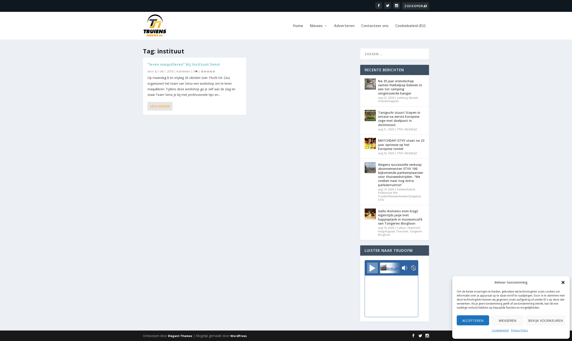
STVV (400, 129)
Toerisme (402, 231)
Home (298, 26)
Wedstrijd (410, 129)
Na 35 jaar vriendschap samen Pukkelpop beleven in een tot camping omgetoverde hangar (400, 87)
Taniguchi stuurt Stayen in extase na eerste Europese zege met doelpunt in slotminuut (399, 118)
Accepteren (473, 320)
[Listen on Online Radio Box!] (413, 268)
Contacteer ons (375, 26)
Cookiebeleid (500, 330)
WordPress (238, 336)
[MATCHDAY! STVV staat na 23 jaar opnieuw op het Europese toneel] (370, 143)
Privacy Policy (519, 330)
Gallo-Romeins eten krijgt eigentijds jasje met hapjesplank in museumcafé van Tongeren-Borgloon (400, 217)
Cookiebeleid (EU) (410, 26)
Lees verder (160, 106)
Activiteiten (183, 71)
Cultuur (401, 228)
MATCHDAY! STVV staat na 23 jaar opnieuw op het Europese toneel (401, 144)
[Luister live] (372, 268)
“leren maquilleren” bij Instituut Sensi (183, 64)
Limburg (402, 98)
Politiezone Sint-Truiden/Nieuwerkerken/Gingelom (399, 194)
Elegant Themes (180, 336)
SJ (156, 71)
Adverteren (344, 26)
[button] (563, 282)
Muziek (413, 98)
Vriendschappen (388, 101)
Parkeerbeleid (406, 189)
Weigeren (507, 320)
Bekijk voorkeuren (545, 320)
